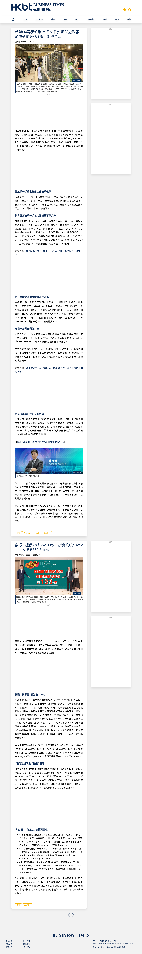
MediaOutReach (21, 927)
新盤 (18, 533)
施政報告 (27, 533)
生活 (105, 19)
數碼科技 (91, 19)
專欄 (129, 19)
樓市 (53, 19)
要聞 (25, 19)
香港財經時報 (42, 9)
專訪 (117, 19)
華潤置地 (27, 905)
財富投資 (39, 19)
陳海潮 (17, 41)
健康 (65, 19)
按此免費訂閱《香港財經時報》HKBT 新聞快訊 (40, 441)
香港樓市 (47, 533)
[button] (29, 19)
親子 (77, 19)
